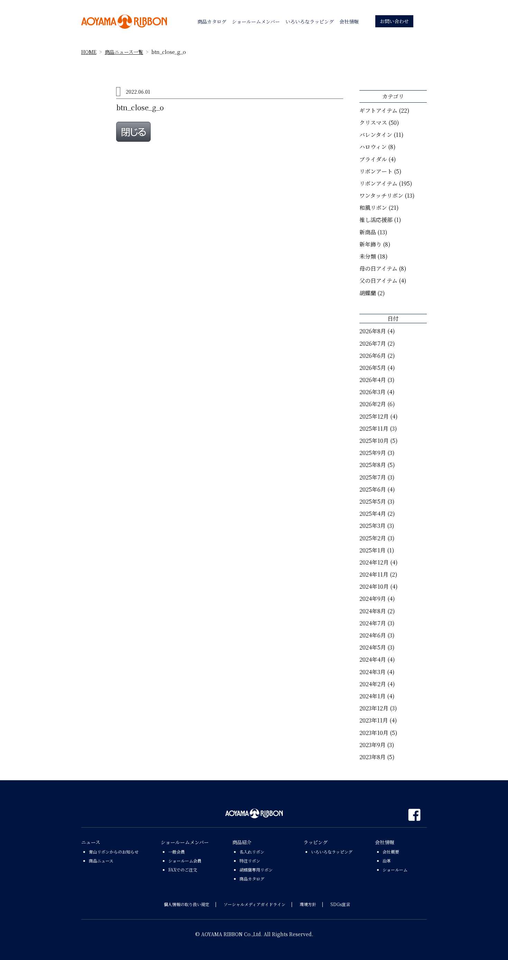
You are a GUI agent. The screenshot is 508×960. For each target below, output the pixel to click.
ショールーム (395, 870)
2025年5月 (372, 501)
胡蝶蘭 (367, 293)
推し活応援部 (376, 220)
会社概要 (391, 852)
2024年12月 (374, 562)
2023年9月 (372, 745)
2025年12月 (374, 416)
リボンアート (376, 171)
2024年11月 (373, 574)
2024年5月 (372, 647)
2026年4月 (372, 380)
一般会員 (176, 852)
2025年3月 (372, 526)
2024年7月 (372, 623)
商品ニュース (101, 861)
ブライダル (373, 159)
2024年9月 (372, 599)
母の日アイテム (378, 268)
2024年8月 (372, 611)
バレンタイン (375, 135)
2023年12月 (373, 708)
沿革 (387, 861)
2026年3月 (372, 392)
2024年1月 (372, 696)
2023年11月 (373, 720)
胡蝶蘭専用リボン (256, 870)
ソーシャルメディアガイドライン (254, 904)
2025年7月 (372, 477)
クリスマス (373, 123)
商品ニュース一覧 (124, 51)
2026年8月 (372, 331)
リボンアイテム (378, 183)
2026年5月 (372, 368)
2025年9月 (372, 453)
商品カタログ (251, 879)
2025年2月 (372, 538)
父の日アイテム (378, 281)
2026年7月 (372, 343)
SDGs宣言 (340, 904)
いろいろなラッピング (331, 852)
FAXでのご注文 (182, 870)
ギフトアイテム (378, 110)
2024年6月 (372, 635)
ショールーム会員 (184, 861)
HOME (88, 51)
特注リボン (249, 861)
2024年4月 (372, 659)
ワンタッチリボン (381, 195)
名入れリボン (251, 852)
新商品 (367, 232)
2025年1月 (372, 550)
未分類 (367, 256)
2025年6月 (372, 489)
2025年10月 (374, 441)
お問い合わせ (394, 21)
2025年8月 (372, 465)
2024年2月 (372, 684)
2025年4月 (372, 514)
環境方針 (308, 904)
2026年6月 (372, 356)
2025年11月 (373, 428)
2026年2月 (372, 404)
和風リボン (373, 208)
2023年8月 (372, 757)
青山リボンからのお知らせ (114, 852)
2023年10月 (373, 733)
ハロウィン (373, 147)
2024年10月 (374, 586)
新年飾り (370, 244)
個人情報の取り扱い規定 (186, 904)
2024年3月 (372, 672)
